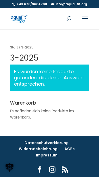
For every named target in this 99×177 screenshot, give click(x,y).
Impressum (47, 155)
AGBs (69, 148)
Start (14, 47)
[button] (9, 167)
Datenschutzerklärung (47, 142)
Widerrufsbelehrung (38, 148)
